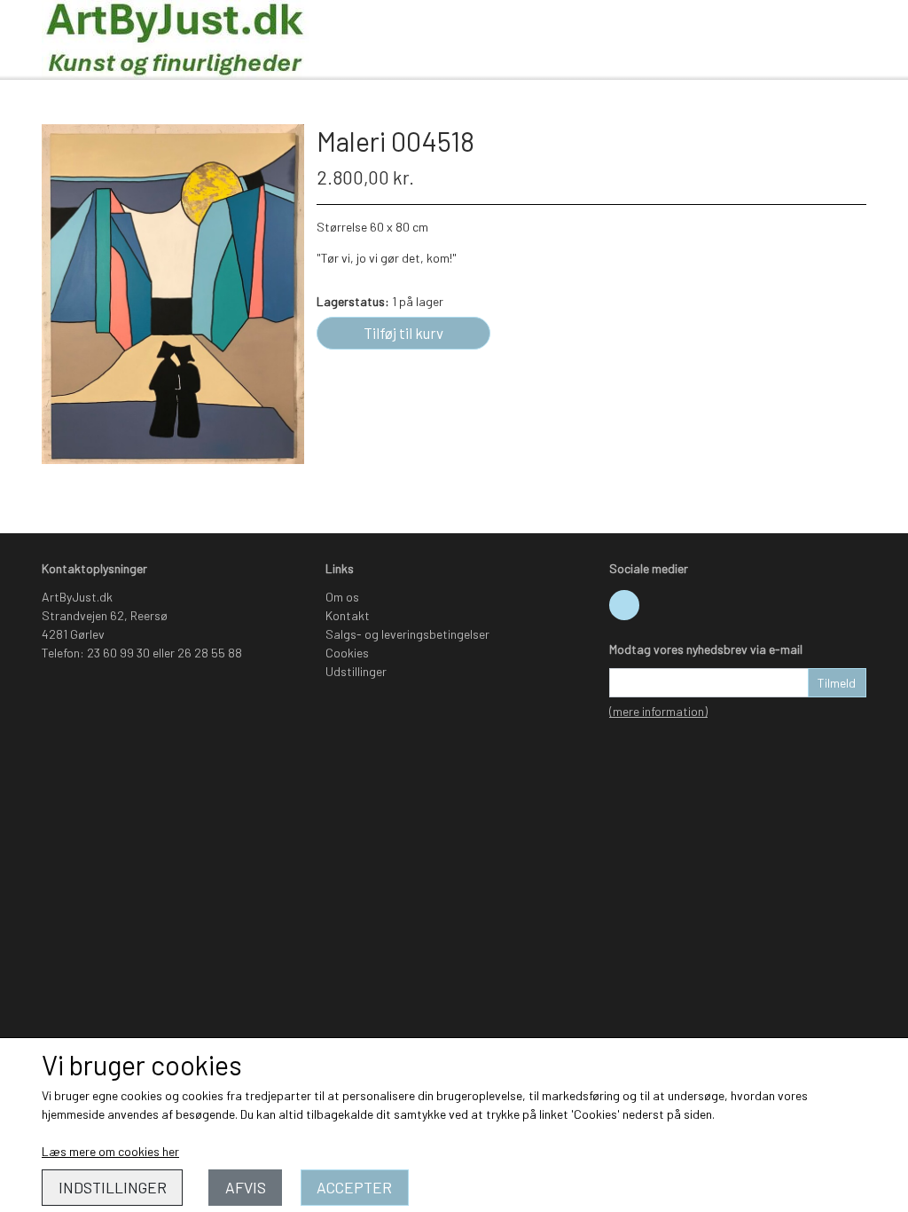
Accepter (354, 1187)
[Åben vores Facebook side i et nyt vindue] (624, 605)
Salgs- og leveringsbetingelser (407, 633)
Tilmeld (837, 682)
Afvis (245, 1187)
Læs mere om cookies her (110, 1151)
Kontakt (347, 615)
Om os (342, 596)
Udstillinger (356, 671)
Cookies (347, 652)
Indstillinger (113, 1187)
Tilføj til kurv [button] (403, 333)
